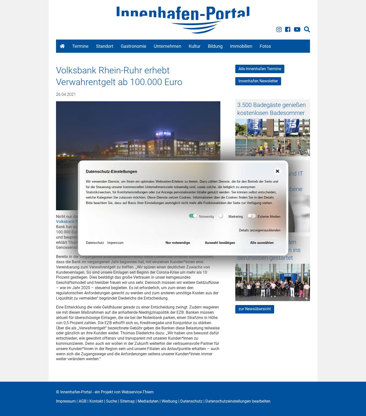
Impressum (115, 243)
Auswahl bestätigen (220, 243)
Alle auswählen (262, 243)
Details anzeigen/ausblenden (259, 230)
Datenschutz (95, 243)
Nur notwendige (178, 243)
